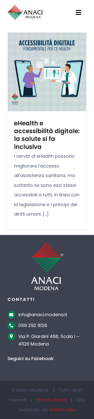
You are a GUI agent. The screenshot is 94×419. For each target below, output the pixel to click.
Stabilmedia (62, 409)
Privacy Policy (52, 400)
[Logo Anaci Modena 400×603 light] (47, 244)
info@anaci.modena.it (42, 314)
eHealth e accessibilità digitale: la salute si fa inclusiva (47, 135)
